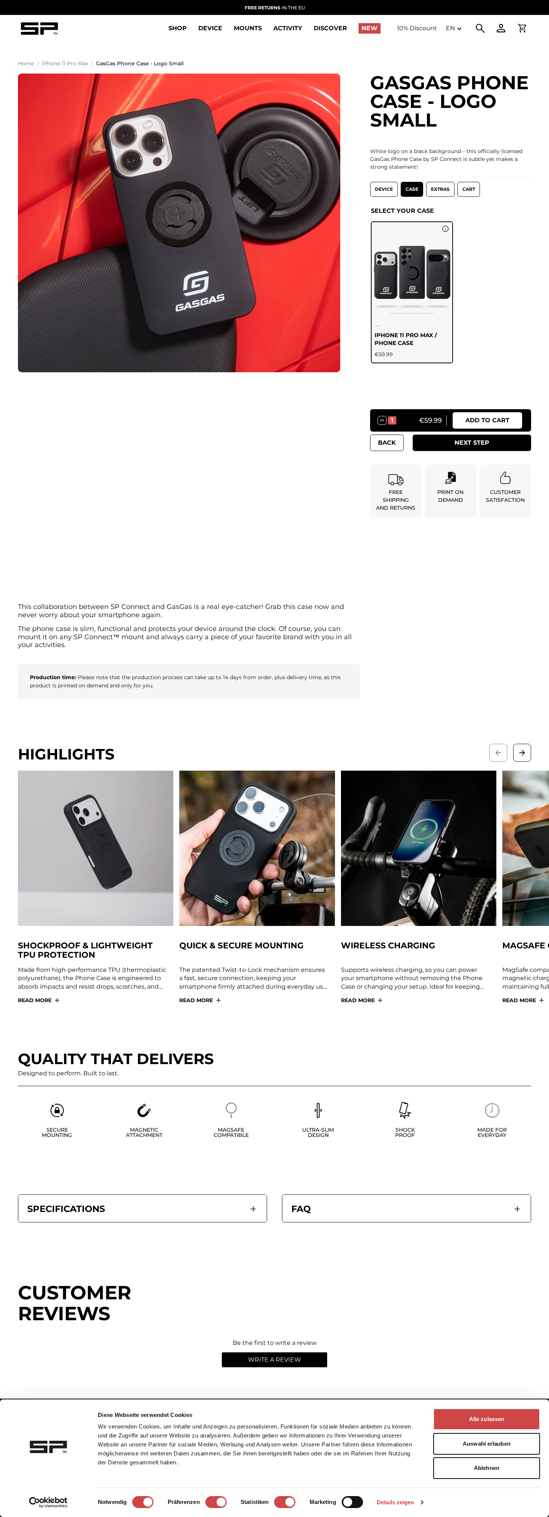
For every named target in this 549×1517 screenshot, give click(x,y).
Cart (468, 189)
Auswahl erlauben (487, 1443)
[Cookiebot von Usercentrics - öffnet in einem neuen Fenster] (48, 1502)
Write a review (274, 1359)
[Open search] (480, 28)
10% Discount (417, 28)
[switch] (216, 1502)
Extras (440, 189)
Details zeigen (395, 1502)
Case (412, 189)
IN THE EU (275, 7)
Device (384, 189)
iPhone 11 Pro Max (65, 63)
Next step (472, 442)
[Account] (501, 28)
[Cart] (522, 28)
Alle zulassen (486, 1419)
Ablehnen (486, 1468)
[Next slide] (522, 753)
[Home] (39, 28)
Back (387, 442)
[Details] (445, 229)
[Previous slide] (498, 753)
